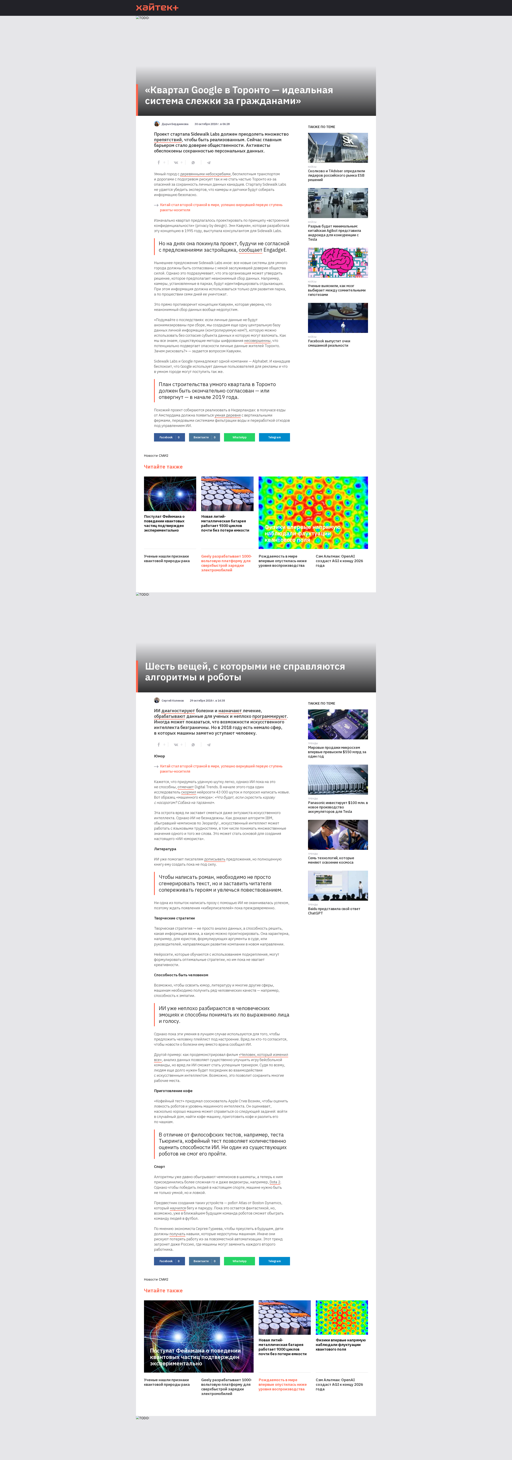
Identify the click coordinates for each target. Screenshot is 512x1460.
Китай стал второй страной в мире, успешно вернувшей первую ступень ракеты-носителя (221, 207)
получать (177, 1233)
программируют (269, 716)
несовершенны (257, 340)
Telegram (274, 437)
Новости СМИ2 (156, 456)
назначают (230, 710)
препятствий (168, 139)
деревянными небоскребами (205, 173)
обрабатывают (169, 716)
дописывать (214, 859)
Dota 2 (275, 1182)
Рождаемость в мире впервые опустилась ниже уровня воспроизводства (283, 561)
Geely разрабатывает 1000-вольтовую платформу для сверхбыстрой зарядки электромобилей (226, 563)
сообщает (250, 249)
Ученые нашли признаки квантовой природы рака (167, 558)
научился (178, 1208)
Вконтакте (204, 437)
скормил (188, 792)
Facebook (169, 437)
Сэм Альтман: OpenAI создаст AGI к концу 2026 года (339, 561)
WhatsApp (240, 437)
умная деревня (228, 415)
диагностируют (178, 710)
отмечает (186, 786)
